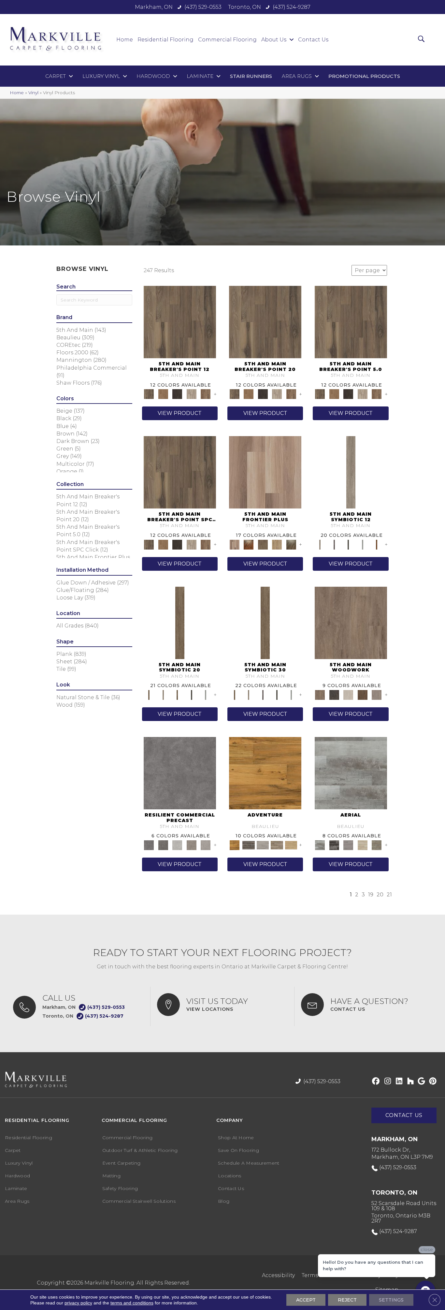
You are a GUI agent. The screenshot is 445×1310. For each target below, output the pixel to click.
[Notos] (376, 844)
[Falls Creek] (180, 321)
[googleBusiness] (420, 1081)
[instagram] (386, 1081)
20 (380, 894)
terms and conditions (131, 1302)
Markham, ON (154, 7)
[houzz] (409, 1081)
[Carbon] (348, 544)
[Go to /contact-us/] (366, 1004)
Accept (306, 1300)
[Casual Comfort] (263, 544)
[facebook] (375, 1081)
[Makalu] (291, 844)
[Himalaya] (265, 772)
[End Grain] (348, 694)
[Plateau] (191, 844)
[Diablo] (348, 844)
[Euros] (362, 844)
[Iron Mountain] (177, 393)
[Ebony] (334, 694)
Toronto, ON (244, 7)
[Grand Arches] (163, 393)
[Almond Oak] (265, 472)
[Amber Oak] (248, 544)
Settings (391, 1300)
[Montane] (177, 844)
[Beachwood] (350, 472)
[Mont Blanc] (277, 844)
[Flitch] (376, 694)
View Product (180, 413)
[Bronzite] (334, 544)
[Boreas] (351, 772)
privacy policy (78, 1302)
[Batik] (179, 622)
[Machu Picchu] (248, 844)
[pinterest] (432, 1081)
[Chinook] (334, 844)
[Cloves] (376, 544)
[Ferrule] (362, 694)
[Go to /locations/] (222, 1004)
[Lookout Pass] (191, 393)
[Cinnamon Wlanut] (291, 544)
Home (17, 92)
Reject (347, 1300)
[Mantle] (163, 844)
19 (370, 894)
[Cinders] (362, 544)
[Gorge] (180, 772)
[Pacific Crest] (205, 393)
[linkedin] (397, 1081)
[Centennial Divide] (277, 544)
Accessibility (278, 1275)
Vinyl (33, 92)
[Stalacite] (205, 844)
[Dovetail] (351, 622)
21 (389, 894)
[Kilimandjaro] (263, 844)
